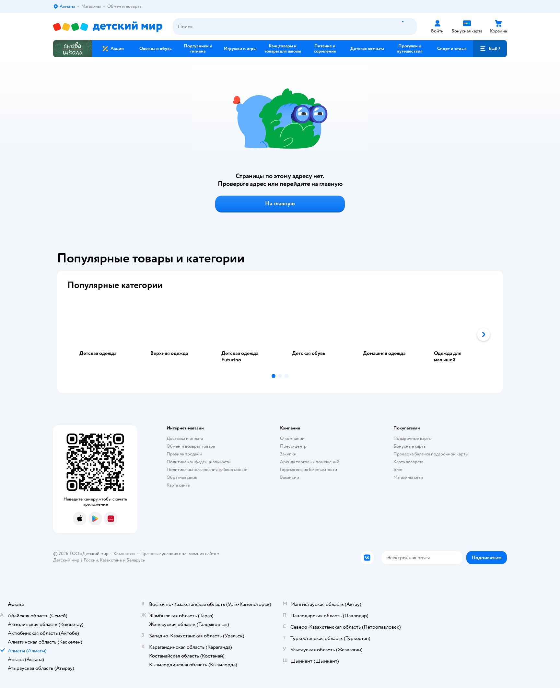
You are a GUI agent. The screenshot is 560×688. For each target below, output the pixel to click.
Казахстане (111, 560)
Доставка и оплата (185, 438)
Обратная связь (182, 477)
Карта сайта (178, 485)
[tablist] (280, 334)
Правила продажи (184, 454)
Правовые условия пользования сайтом (179, 553)
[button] (490, 48)
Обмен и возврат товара (191, 446)
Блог (398, 469)
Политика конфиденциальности (199, 462)
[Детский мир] (107, 26)
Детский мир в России (75, 560)
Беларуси (136, 560)
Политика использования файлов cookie (207, 469)
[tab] (102, 334)
